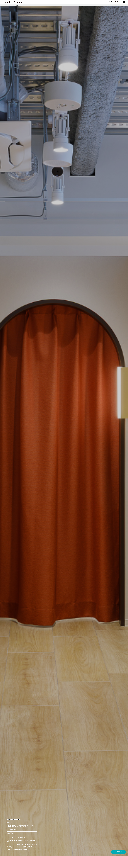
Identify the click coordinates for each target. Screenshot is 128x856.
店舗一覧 (110, 2)
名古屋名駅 (12, 5)
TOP (4, 5)
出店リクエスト (117, 2)
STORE (7, 5)
